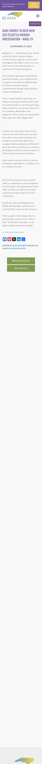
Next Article (21, 268)
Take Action (33, 5)
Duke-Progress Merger (23, 245)
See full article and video (13, 232)
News (23, 248)
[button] (37, 16)
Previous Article (21, 261)
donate (35, 23)
